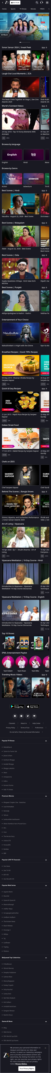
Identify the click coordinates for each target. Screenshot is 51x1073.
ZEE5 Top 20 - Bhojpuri (12, 789)
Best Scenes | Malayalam (13, 222)
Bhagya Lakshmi (9, 920)
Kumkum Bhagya (9, 911)
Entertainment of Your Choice (15, 319)
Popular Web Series (9, 1036)
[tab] (20, 42)
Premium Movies (8, 947)
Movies (33, 9)
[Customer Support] (41, 3)
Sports (13, 9)
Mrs (5, 979)
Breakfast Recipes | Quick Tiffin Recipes (20, 352)
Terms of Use (25, 879)
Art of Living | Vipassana (13, 524)
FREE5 (42, 9)
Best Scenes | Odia (10, 255)
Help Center (36, 875)
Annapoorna (8, 928)
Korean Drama (8, 937)
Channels (12, 875)
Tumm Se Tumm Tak (10, 903)
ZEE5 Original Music (11, 726)
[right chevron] (4, 60)
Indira (5, 932)
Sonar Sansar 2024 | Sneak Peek (16, 47)
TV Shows (23, 9)
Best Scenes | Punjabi (11, 287)
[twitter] (27, 867)
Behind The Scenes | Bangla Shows (18, 491)
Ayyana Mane (8, 1043)
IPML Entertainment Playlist (14, 652)
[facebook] (15, 867)
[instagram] (21, 867)
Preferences (39, 879)
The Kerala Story (9, 988)
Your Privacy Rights (27, 1068)
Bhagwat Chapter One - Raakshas (15, 954)
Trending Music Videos (12, 674)
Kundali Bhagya (9, 915)
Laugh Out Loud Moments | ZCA (16, 73)
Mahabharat (8, 898)
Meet (5, 924)
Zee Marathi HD (9, 1030)
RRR (5, 1005)
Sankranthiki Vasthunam (12, 971)
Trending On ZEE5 (10, 757)
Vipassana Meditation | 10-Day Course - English (23, 597)
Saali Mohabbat (9, 958)
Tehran (6, 966)
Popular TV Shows (8, 892)
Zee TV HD (7, 1022)
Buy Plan (16, 3)
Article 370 (7, 992)
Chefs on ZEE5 (8, 461)
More (43, 47)
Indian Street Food (10, 425)
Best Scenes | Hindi (10, 190)
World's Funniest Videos (12, 106)
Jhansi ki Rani (8, 907)
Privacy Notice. (21, 1064)
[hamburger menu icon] (47, 2)
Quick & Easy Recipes (11, 388)
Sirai (5, 983)
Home (4, 9)
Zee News (7, 1017)
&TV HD (6, 1026)
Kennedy (6, 962)
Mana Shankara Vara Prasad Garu (15, 975)
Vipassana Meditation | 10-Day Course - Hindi (22, 560)
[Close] (45, 1048)
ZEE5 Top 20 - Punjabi (11, 820)
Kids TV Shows (8, 941)
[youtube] (34, 867)
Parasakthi (7, 996)
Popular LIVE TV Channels (11, 1011)
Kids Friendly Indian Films (13, 700)
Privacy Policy (10, 879)
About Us (24, 875)
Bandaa (6, 1000)
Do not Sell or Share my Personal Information (25, 883)
